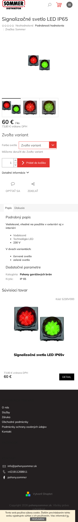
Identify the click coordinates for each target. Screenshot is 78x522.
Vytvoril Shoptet (42, 494)
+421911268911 (17, 471)
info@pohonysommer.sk (22, 466)
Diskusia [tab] (19, 208)
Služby (6, 412)
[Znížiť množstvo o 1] (15, 165)
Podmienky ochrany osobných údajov (24, 427)
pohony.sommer (17, 477)
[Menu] (69, 5)
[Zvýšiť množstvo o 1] (15, 160)
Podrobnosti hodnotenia (49, 25)
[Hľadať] (49, 5)
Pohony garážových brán (36, 274)
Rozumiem (38, 519)
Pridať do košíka (36, 162)
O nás (5, 407)
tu (68, 515)
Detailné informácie (13, 172)
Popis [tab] (8, 208)
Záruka (6, 417)
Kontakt (6, 431)
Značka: (15, 29)
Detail (66, 377)
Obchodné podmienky (15, 422)
